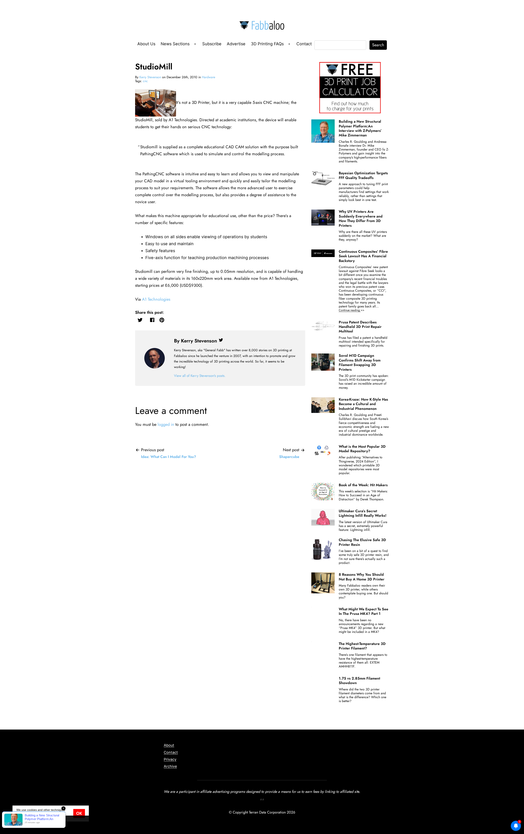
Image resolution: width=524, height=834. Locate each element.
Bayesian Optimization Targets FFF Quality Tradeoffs (363, 175)
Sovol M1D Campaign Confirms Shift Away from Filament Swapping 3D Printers (360, 362)
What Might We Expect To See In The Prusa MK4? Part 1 (363, 611)
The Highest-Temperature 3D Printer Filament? (362, 646)
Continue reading (357, 310)
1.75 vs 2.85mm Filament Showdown (359, 681)
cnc (145, 81)
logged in (166, 424)
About (169, 745)
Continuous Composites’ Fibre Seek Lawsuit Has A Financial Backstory (363, 256)
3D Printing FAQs (267, 43)
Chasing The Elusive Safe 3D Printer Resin (362, 542)
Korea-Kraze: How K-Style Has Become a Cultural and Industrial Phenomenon (363, 404)
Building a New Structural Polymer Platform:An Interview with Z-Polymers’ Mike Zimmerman (360, 128)
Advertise (236, 43)
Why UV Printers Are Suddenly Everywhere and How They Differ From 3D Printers (361, 218)
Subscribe (211, 43)
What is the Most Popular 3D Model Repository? (362, 449)
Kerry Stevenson (150, 77)
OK (79, 813)
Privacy (170, 759)
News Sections (175, 43)
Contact (304, 43)
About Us (146, 43)
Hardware (208, 77)
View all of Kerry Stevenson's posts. (200, 375)
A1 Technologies (156, 299)
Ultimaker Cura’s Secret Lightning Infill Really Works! (362, 513)
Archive (170, 766)
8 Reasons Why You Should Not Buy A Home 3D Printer (361, 577)
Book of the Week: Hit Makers (363, 485)
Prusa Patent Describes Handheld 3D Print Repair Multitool (360, 327)
